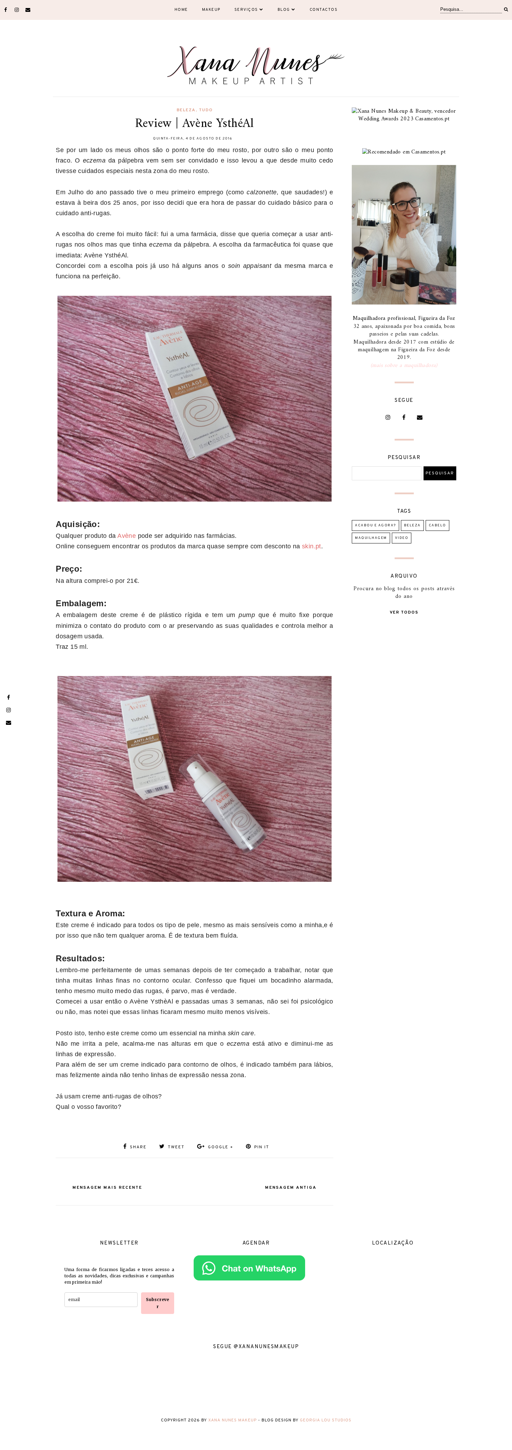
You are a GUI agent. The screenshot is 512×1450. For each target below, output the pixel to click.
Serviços (246, 9)
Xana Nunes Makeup (232, 1420)
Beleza (186, 110)
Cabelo (437, 525)
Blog (284, 9)
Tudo (206, 110)
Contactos (324, 9)
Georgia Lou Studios (325, 1420)
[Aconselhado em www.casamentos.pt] (403, 152)
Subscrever (157, 1303)
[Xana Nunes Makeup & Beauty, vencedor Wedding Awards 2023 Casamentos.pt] (404, 119)
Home (181, 9)
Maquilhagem (371, 538)
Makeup (211, 9)
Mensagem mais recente (107, 1187)
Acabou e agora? (375, 525)
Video (402, 538)
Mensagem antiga (291, 1187)
